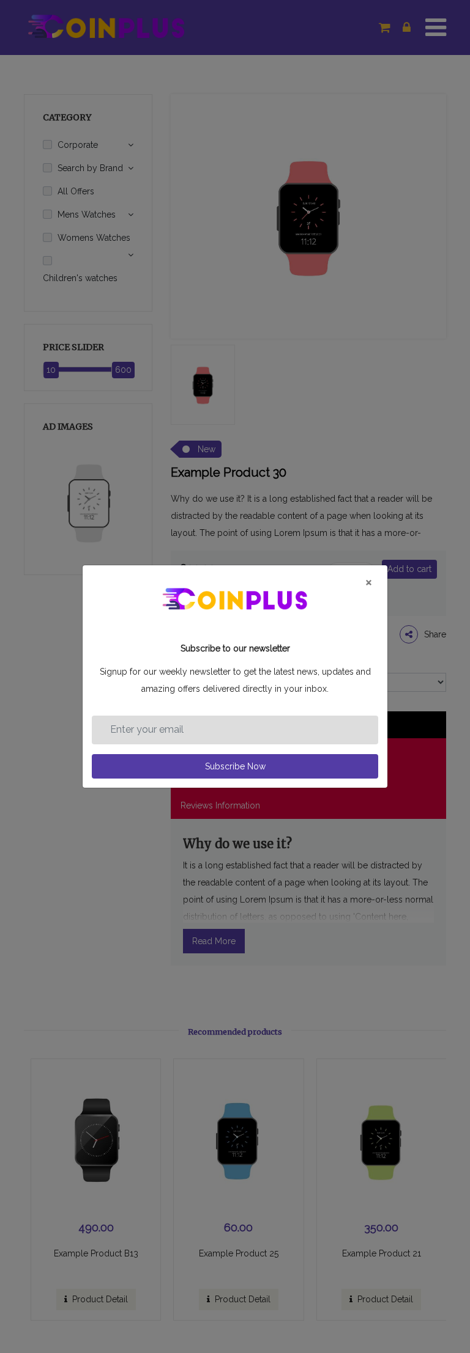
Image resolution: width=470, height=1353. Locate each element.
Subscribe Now (235, 766)
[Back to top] (444, 1302)
